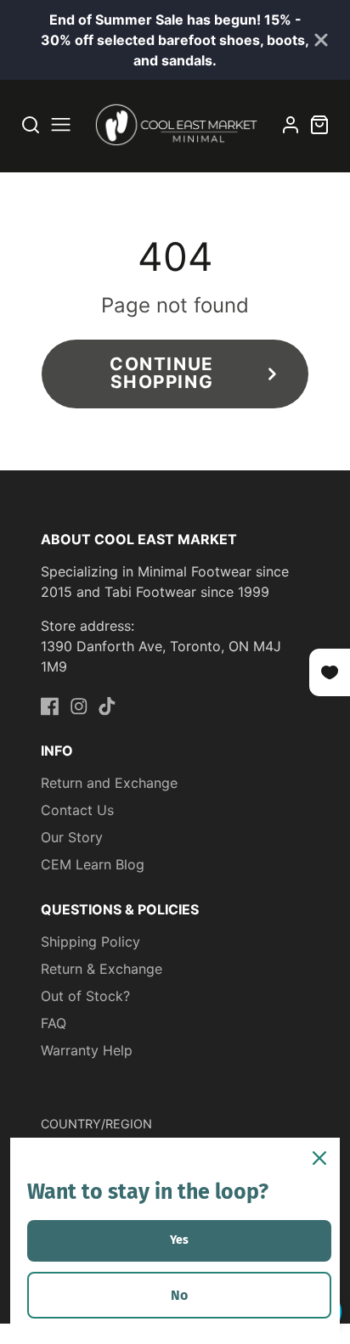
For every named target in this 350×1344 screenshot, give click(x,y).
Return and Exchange (109, 782)
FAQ (53, 1023)
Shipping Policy (90, 941)
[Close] (319, 1158)
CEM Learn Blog (92, 864)
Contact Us (77, 809)
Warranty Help (87, 1050)
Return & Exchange (101, 968)
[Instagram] (79, 706)
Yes (179, 1240)
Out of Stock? (85, 995)
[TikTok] (107, 706)
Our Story (72, 837)
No (179, 1295)
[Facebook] (50, 706)
